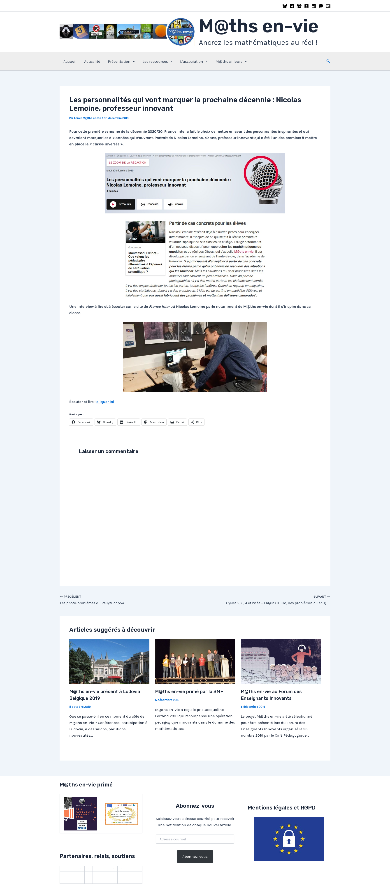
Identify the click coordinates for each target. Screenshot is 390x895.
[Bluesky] (285, 6)
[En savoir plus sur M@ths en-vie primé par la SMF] (195, 661)
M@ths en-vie (258, 26)
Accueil (70, 61)
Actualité (92, 61)
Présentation (119, 61)
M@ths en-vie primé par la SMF (189, 691)
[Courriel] (328, 6)
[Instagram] (306, 6)
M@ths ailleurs (229, 61)
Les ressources (155, 61)
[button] (132, 61)
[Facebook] (292, 6)
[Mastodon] (321, 6)
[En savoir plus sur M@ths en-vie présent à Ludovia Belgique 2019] (109, 661)
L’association (191, 61)
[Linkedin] (313, 6)
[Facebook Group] (299, 6)
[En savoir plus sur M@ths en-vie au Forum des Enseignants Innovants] (281, 661)
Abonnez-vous (195, 856)
